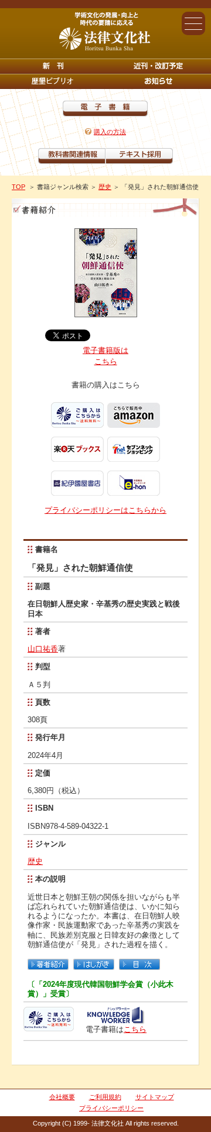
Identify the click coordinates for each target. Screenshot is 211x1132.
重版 (158, 81)
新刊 (53, 66)
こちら (135, 1029)
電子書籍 (105, 108)
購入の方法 (110, 131)
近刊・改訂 (158, 66)
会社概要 (62, 1096)
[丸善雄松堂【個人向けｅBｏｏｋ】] (115, 1020)
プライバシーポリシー (111, 1108)
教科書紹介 (139, 156)
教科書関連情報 (72, 156)
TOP (18, 186)
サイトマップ (154, 1096)
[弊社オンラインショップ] (48, 1026)
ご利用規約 (105, 1096)
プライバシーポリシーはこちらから (105, 510)
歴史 (104, 186)
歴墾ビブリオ (53, 81)
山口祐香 (43, 648)
